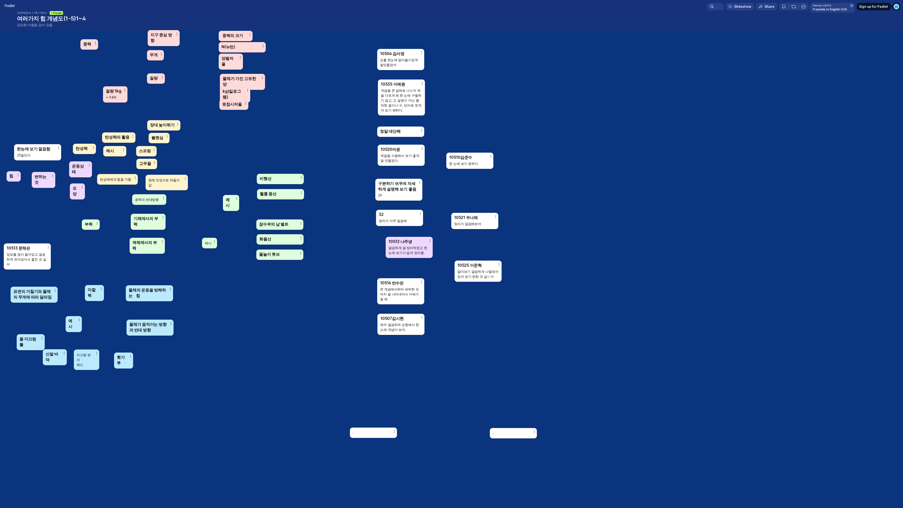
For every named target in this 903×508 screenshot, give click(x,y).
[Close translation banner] (852, 6)
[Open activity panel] (783, 6)
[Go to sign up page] (896, 6)
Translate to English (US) (829, 9)
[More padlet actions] (803, 6)
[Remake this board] (793, 6)
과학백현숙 (24, 13)
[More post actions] (421, 317)
